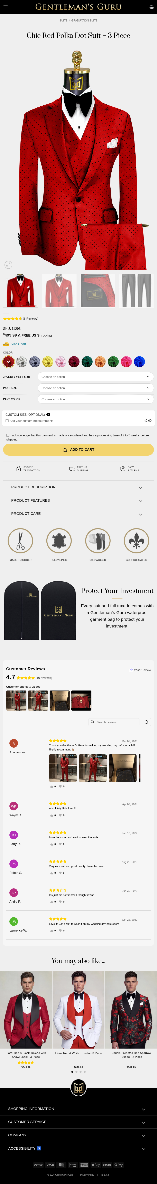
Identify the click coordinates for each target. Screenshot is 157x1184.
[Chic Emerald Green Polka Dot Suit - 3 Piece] (87, 361)
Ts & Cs (105, 1175)
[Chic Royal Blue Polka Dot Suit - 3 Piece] (139, 361)
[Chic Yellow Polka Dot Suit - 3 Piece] (47, 361)
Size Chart (18, 344)
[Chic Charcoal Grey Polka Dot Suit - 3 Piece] (34, 361)
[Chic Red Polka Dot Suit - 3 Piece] (8, 361)
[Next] (145, 156)
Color (7, 352)
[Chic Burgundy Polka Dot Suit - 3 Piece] (74, 361)
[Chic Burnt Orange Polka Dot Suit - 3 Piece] (100, 361)
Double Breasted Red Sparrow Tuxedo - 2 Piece (131, 1054)
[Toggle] (141, 488)
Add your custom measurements (32, 420)
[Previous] (11, 156)
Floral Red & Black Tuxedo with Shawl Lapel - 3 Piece (26, 1054)
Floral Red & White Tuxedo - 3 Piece (78, 1053)
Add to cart (82, 450)
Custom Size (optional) (27, 414)
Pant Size (10, 388)
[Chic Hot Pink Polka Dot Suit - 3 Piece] (126, 361)
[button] (5, 7)
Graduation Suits (84, 20)
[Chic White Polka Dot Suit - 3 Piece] (21, 361)
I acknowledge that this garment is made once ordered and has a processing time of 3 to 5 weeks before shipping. (77, 437)
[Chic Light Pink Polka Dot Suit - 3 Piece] (60, 361)
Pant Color (11, 399)
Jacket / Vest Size (16, 376)
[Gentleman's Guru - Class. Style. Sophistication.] (78, 7)
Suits (63, 20)
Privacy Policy (87, 1175)
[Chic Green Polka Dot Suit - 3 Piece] (113, 361)
